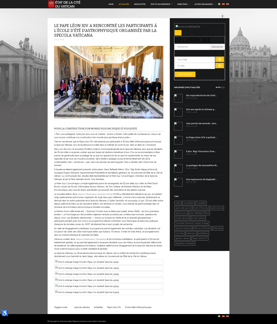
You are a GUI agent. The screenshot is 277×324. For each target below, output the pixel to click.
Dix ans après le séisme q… (201, 109)
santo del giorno (183, 208)
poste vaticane (182, 218)
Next (224, 87)
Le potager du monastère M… (202, 165)
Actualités (124, 4)
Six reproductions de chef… (201, 95)
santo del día (217, 208)
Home (111, 4)
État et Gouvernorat (160, 4)
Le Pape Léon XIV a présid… (201, 137)
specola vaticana (82, 307)
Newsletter (140, 4)
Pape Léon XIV (114, 307)
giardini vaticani (183, 238)
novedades (188, 203)
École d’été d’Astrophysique (138, 307)
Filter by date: (180, 55)
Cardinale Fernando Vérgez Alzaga (192, 223)
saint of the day (201, 208)
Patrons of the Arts (202, 228)
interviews (191, 233)
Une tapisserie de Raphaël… (201, 179)
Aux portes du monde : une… (202, 123)
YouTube (180, 233)
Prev (222, 87)
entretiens (203, 233)
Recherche (185, 74)
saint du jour (181, 213)
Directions (182, 4)
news (178, 203)
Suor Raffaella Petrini (199, 213)
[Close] (178, 33)
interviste (218, 228)
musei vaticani (198, 218)
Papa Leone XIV (200, 238)
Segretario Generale (185, 243)
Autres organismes (203, 4)
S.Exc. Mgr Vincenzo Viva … (201, 151)
